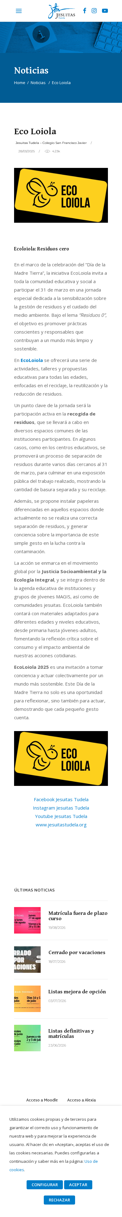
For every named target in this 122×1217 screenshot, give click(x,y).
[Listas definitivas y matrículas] (27, 1038)
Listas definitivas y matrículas (71, 1033)
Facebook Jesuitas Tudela (61, 799)
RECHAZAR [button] (59, 1200)
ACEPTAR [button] (78, 1184)
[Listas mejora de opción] (27, 999)
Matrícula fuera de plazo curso (78, 916)
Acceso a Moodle (42, 1100)
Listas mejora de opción (77, 992)
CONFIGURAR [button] (45, 1184)
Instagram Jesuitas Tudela (61, 808)
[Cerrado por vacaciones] (27, 959)
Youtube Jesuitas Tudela (61, 816)
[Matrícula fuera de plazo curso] (27, 920)
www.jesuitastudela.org (61, 824)
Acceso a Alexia (81, 1100)
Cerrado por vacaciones (76, 952)
